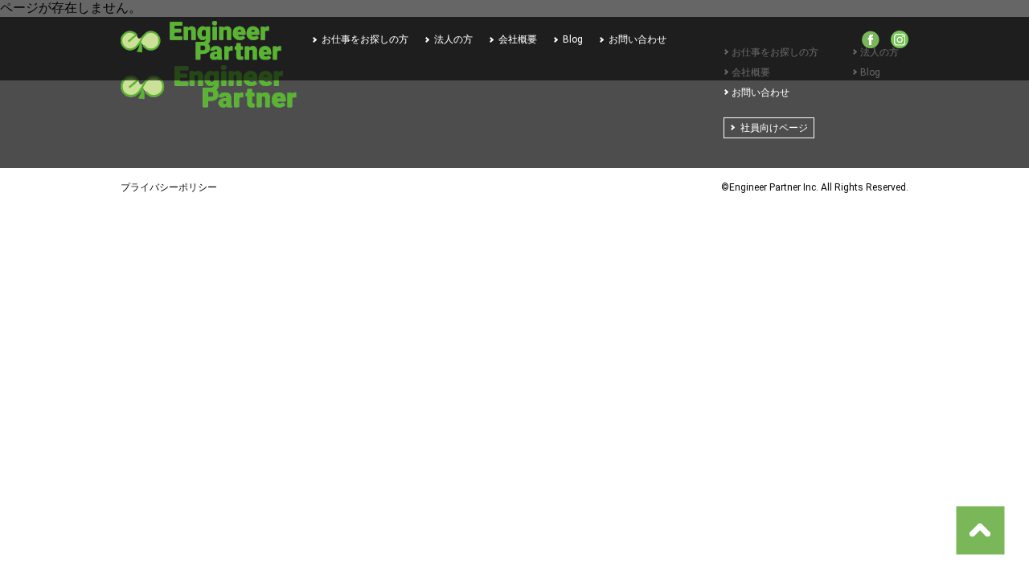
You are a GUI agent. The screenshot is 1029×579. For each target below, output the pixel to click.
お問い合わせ (637, 39)
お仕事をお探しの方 (365, 39)
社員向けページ (774, 127)
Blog (573, 39)
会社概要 (517, 39)
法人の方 (453, 39)
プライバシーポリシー (169, 187)
